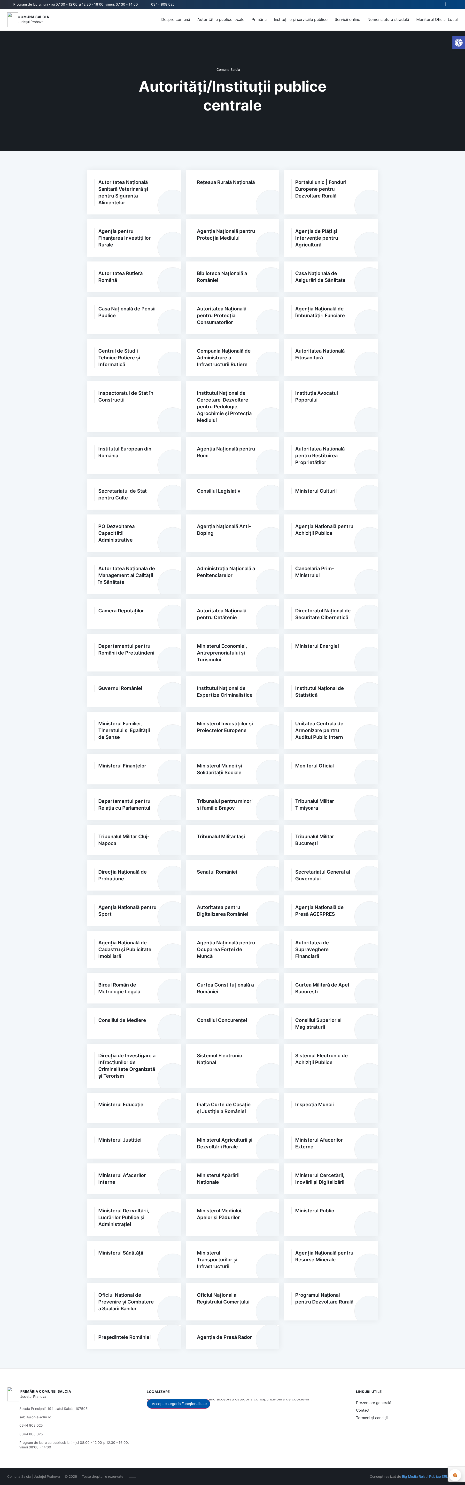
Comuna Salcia (33, 17)
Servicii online (347, 19)
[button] (438, 5)
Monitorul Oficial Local (437, 19)
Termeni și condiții (372, 1417)
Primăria (259, 19)
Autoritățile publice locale (220, 19)
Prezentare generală (373, 1402)
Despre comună (175, 19)
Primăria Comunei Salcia (45, 1391)
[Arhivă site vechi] (455, 4)
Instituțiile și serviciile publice (300, 19)
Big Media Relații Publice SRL (425, 1476)
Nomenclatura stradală (388, 19)
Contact (362, 1410)
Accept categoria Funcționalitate (179, 1403)
